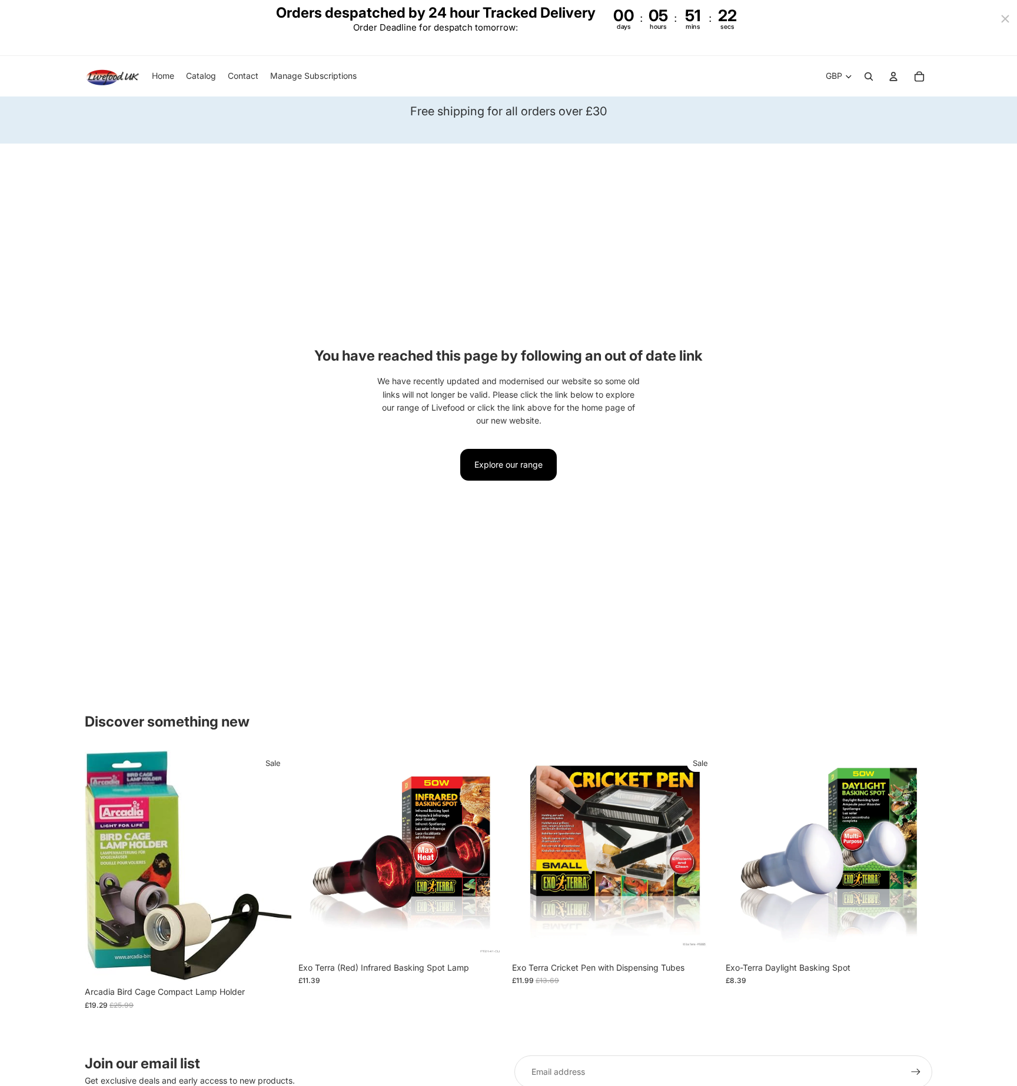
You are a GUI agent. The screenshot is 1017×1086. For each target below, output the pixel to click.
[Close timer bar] (1005, 19)
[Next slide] (487, 853)
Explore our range (508, 464)
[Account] (893, 76)
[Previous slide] (316, 853)
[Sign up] (916, 1072)
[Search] (869, 76)
